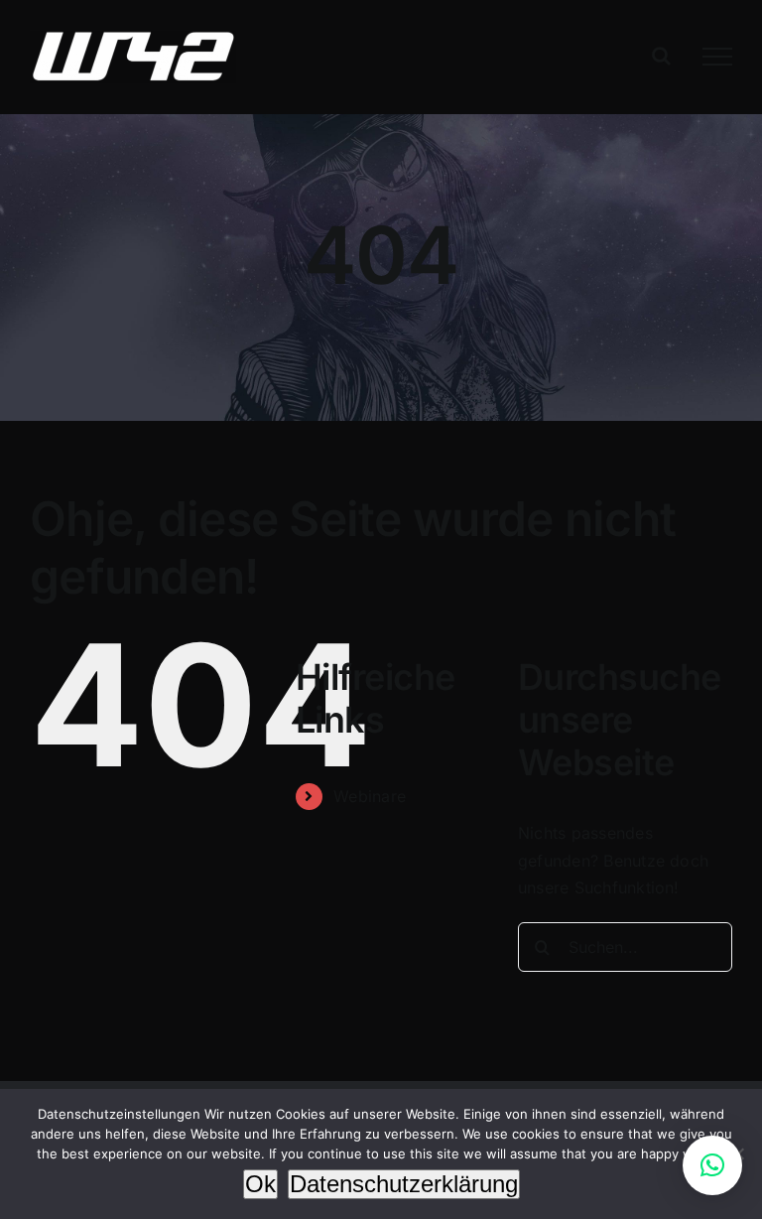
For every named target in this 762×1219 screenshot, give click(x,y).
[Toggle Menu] (717, 57)
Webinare (369, 796)
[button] (712, 1165)
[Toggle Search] (661, 56)
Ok (260, 1183)
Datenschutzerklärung (404, 1183)
